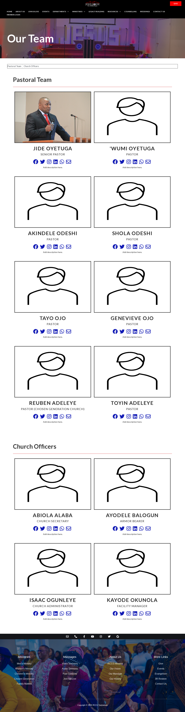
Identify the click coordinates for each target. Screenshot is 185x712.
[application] (67, 11)
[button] (175, 3)
